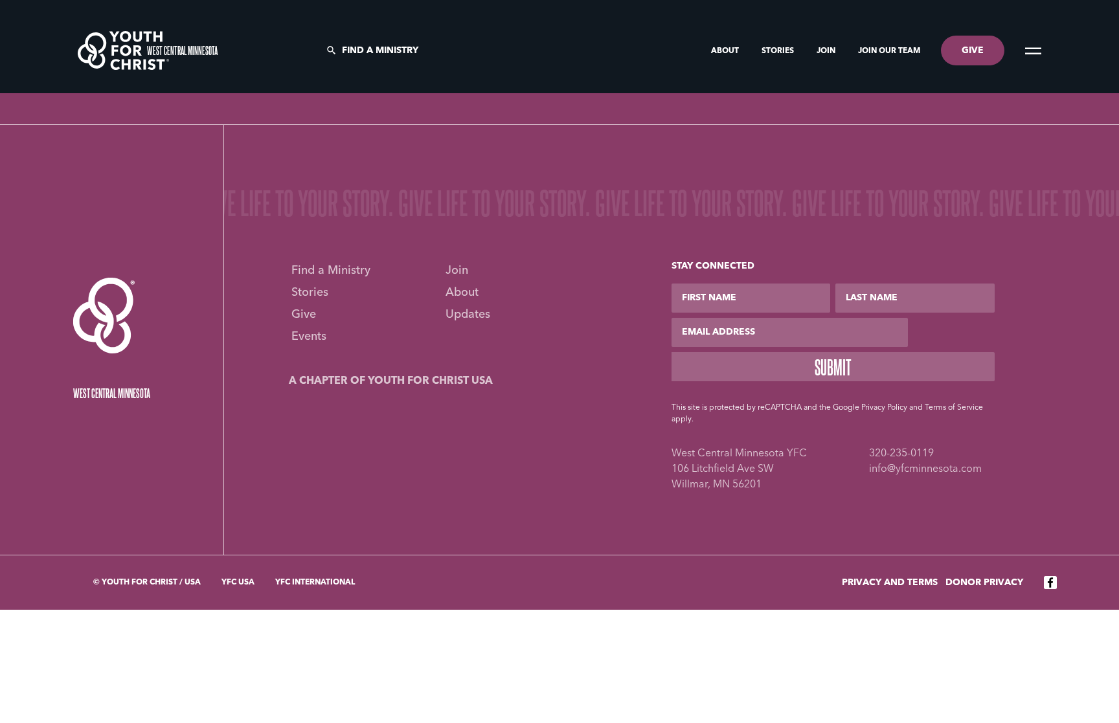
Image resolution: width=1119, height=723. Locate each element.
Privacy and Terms (890, 582)
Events (308, 336)
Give (303, 314)
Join (827, 51)
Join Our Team (889, 51)
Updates (468, 314)
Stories (779, 51)
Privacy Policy (884, 408)
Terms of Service (954, 408)
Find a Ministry (380, 50)
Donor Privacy (984, 582)
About (726, 51)
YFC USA (237, 582)
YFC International (315, 582)
